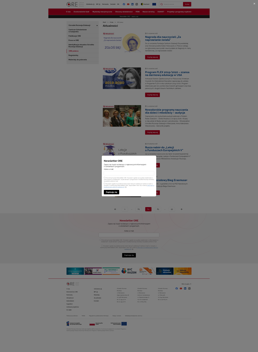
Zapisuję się (111, 192)
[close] (254, 3)
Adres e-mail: (109, 169)
